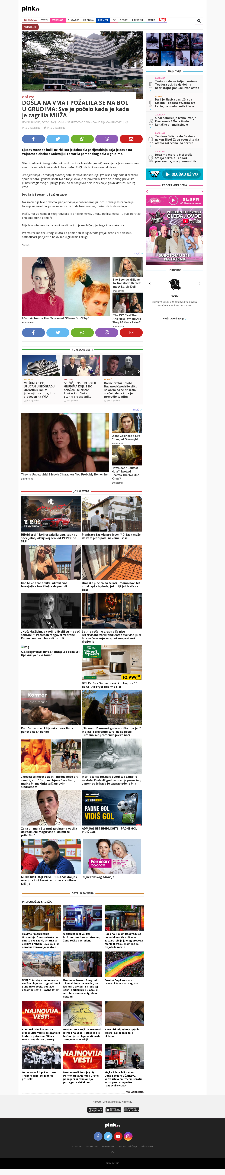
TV (113, 20)
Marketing (92, 1146)
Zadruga (57, 20)
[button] (26, 371)
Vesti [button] (44, 20)
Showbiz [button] (73, 20)
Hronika (88, 20)
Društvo (28, 96)
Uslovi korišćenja (127, 1146)
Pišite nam (147, 1146)
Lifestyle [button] (137, 20)
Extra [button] (151, 20)
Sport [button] (124, 20)
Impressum (108, 1146)
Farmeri (103, 20)
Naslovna (30, 20)
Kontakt (77, 1146)
